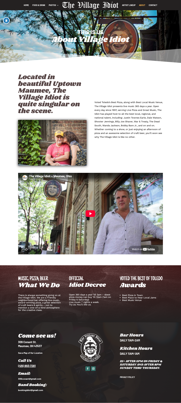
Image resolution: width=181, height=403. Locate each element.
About (142, 5)
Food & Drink (38, 5)
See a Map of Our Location (30, 353)
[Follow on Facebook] (87, 368)
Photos (52, 5)
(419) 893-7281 (27, 365)
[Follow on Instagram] (93, 368)
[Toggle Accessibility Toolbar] (6, 20)
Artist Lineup (128, 5)
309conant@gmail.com (29, 378)
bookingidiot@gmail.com (30, 390)
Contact (153, 5)
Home (26, 5)
